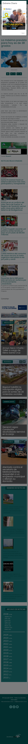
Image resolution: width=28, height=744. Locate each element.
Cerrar (23, 33)
